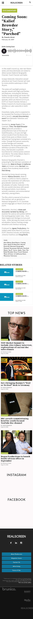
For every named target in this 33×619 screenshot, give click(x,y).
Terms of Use (16, 570)
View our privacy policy (25, 582)
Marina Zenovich (14, 176)
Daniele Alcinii (9, 37)
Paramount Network (16, 248)
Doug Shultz (23, 235)
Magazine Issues (16, 558)
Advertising (16, 566)
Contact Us (16, 562)
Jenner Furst (15, 124)
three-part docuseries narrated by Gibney (14, 211)
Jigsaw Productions (19, 228)
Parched (22, 166)
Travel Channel (23, 252)
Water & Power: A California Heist (15, 254)
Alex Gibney (6, 170)
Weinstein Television (10, 256)
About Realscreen (16, 554)
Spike (20, 250)
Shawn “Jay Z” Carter (10, 250)
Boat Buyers (16, 242)
